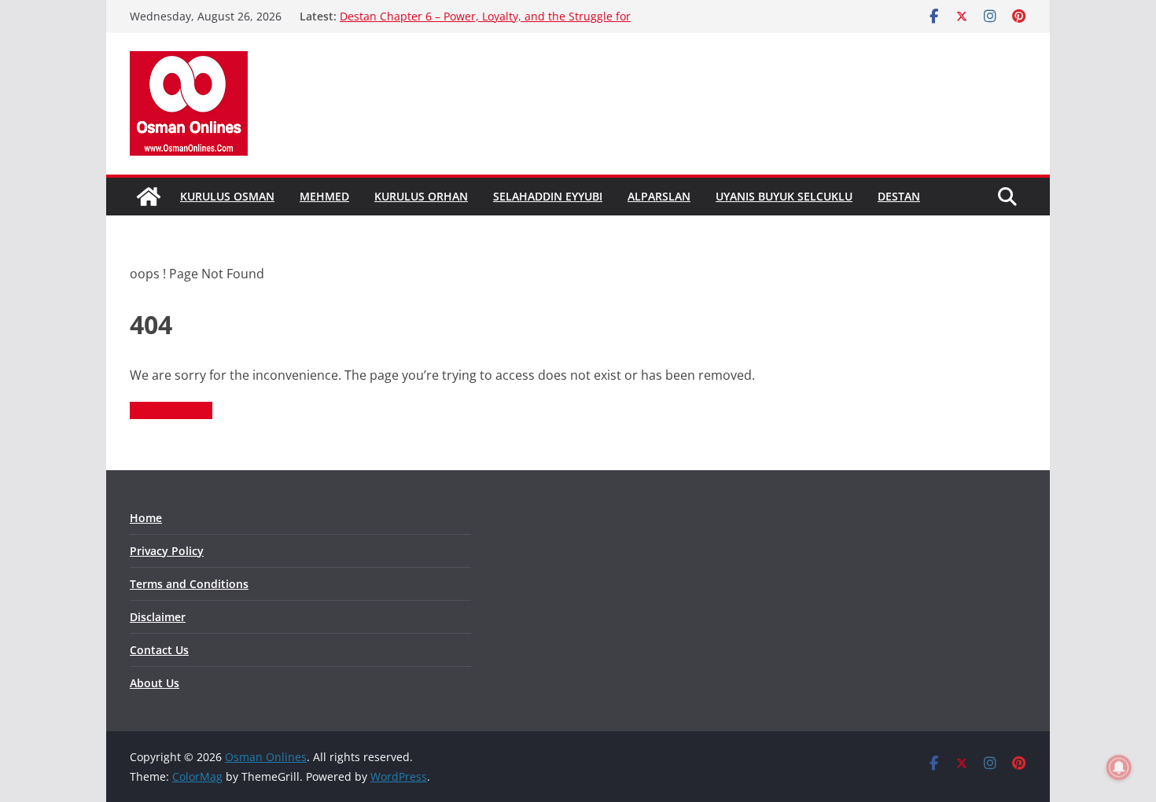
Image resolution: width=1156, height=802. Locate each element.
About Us (154, 682)
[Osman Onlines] (149, 196)
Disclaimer (158, 616)
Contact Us (159, 649)
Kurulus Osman (227, 196)
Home (146, 517)
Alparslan (659, 196)
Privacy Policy (167, 550)
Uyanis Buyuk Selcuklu (784, 196)
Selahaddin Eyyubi (547, 196)
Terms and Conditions (189, 583)
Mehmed (324, 196)
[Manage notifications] (1119, 767)
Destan (899, 196)
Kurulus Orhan (421, 196)
